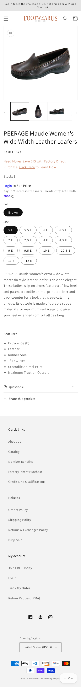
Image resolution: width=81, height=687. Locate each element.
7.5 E (28, 240)
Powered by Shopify (50, 678)
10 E (46, 250)
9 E (10, 250)
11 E (11, 260)
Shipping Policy (19, 520)
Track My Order (19, 588)
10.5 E (65, 250)
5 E (10, 230)
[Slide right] (76, 112)
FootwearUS (35, 678)
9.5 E (28, 250)
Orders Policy (18, 510)
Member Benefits (20, 461)
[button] (6, 19)
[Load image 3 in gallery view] (56, 111)
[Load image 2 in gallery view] (38, 111)
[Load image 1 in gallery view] (19, 111)
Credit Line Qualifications (26, 481)
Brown (13, 212)
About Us (14, 441)
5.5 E (28, 230)
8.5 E (63, 240)
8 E (45, 240)
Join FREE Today (20, 568)
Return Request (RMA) (24, 598)
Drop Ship (15, 540)
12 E (29, 260)
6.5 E (63, 230)
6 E (45, 230)
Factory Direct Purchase (25, 472)
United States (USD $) (37, 647)
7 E (10, 240)
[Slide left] (4, 112)
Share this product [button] (22, 398)
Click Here (27, 167)
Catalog (14, 451)
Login (8, 185)
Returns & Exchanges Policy (28, 530)
